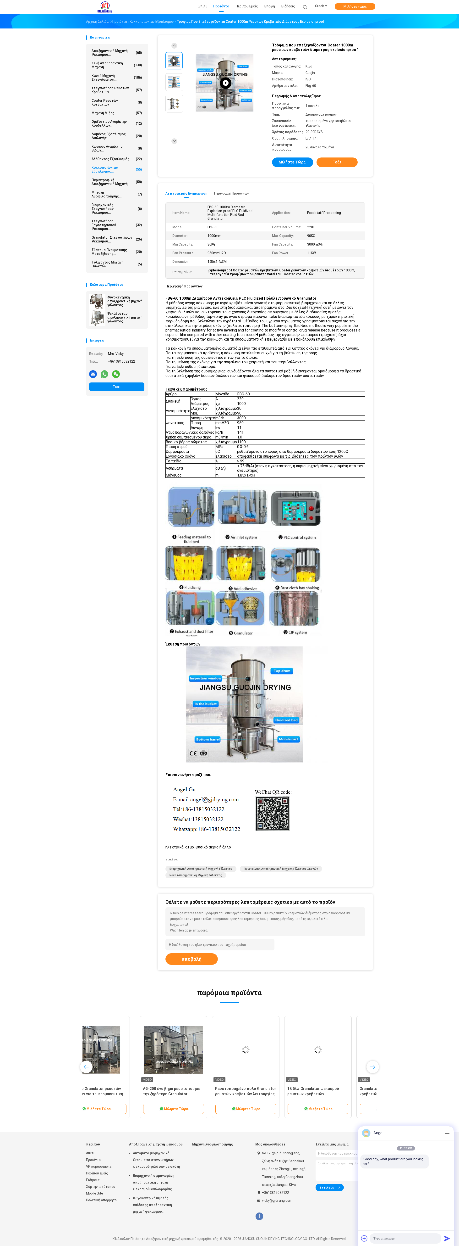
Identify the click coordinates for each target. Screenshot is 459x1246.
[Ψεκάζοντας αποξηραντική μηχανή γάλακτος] (97, 318)
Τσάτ (117, 387)
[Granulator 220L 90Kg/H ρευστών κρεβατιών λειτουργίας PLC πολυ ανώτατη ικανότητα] (336, 1049)
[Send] (447, 1238)
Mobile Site (94, 1193)
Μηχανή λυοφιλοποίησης (212, 1144)
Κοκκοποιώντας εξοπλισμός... (117, 169)
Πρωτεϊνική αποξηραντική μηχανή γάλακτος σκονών (281, 868)
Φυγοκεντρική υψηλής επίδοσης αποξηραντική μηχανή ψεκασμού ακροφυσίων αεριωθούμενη (155, 1205)
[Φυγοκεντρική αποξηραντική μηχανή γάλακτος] (97, 302)
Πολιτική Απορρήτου (102, 1200)
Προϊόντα (93, 1160)
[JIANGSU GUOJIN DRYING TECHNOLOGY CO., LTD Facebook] (259, 1216)
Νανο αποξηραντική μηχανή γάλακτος (195, 875)
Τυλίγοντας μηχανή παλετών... (117, 264)
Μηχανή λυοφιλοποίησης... (117, 194)
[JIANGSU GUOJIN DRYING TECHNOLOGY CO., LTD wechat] (116, 374)
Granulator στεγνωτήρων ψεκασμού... (117, 239)
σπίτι (90, 1153)
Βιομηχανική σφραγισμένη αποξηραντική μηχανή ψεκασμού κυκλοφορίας (153, 1182)
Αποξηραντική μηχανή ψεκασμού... (117, 52)
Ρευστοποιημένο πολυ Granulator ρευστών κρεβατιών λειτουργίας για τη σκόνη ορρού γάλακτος (191, 1093)
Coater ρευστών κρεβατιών (117, 102)
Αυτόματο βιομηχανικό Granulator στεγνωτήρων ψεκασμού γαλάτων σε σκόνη (156, 1159)
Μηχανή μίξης (117, 113)
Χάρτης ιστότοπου (100, 1187)
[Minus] (447, 1133)
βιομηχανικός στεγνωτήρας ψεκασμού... (117, 208)
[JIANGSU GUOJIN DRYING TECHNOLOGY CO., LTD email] (93, 374)
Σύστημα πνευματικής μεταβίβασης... (117, 252)
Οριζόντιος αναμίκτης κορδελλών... (117, 123)
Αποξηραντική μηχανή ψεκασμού (156, 1144)
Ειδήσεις (93, 1180)
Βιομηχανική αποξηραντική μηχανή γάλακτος (200, 868)
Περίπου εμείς (97, 1173)
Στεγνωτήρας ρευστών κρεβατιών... (117, 90)
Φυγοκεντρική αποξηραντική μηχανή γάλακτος (124, 301)
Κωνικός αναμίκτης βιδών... (117, 148)
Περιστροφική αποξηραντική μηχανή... (117, 182)
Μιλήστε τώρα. (355, 6)
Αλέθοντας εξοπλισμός (117, 159)
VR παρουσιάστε (98, 1166)
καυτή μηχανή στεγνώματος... (117, 77)
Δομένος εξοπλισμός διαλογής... (117, 136)
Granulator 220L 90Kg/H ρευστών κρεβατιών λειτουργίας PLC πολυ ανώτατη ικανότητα (336, 1093)
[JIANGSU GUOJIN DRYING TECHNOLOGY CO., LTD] (105, 7)
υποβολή (192, 959)
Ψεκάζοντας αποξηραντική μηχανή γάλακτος (124, 317)
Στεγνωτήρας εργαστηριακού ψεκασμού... (117, 225)
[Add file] (364, 1238)
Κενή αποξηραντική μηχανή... (117, 65)
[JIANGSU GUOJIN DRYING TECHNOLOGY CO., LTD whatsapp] (104, 374)
